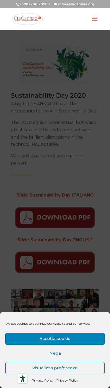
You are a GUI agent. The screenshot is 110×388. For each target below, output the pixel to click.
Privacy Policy (43, 380)
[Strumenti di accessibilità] (23, 379)
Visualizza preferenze (55, 367)
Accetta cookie (55, 338)
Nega (55, 353)
